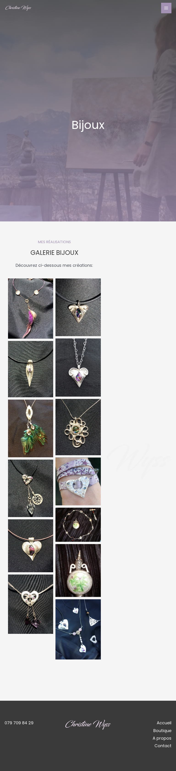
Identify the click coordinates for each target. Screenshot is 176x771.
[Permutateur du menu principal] (166, 8)
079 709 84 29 (19, 723)
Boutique (162, 730)
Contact (162, 746)
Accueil (164, 723)
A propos (162, 738)
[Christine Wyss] (18, 8)
